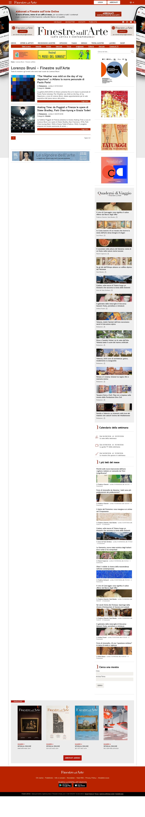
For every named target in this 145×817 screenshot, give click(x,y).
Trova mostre (97, 43)
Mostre (48, 46)
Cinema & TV (114, 46)
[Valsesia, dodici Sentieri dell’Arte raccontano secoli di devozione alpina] (114, 316)
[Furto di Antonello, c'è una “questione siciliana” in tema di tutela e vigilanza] (114, 651)
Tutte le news (26, 46)
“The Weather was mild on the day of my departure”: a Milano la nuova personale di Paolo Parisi (60, 79)
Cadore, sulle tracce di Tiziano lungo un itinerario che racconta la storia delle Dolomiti (113, 286)
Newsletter (70, 22)
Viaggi (74, 43)
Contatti (81, 22)
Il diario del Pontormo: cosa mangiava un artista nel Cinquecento (114, 510)
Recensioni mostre (46, 43)
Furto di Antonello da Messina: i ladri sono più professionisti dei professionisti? (113, 491)
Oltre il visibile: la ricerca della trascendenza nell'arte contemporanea (112, 568)
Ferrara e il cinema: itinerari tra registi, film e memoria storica (112, 378)
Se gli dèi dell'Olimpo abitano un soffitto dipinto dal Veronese (114, 268)
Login (100, 2)
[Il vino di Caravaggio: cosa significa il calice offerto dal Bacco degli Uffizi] (114, 206)
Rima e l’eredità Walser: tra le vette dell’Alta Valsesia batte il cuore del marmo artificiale (112, 341)
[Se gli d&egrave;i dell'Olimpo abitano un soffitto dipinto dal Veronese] (114, 261)
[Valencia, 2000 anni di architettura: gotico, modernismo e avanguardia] (114, 353)
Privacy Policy (90, 778)
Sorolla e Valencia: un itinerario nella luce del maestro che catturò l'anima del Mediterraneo (113, 414)
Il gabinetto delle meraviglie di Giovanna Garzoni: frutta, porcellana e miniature (111, 305)
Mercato (102, 46)
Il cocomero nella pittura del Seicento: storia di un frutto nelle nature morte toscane (113, 250)
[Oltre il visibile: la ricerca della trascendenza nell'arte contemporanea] (114, 574)
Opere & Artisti (27, 43)
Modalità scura (103, 778)
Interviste (59, 46)
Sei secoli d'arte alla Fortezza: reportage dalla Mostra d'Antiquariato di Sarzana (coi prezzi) (113, 606)
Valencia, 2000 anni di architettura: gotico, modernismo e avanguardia (112, 360)
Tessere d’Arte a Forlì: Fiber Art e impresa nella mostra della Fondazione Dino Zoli (113, 396)
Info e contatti (60, 778)
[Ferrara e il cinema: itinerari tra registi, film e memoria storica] (114, 371)
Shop (122, 43)
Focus (69, 46)
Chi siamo (58, 22)
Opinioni (63, 43)
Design (84, 43)
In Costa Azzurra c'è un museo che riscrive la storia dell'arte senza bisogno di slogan (113, 232)
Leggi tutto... (85, 101)
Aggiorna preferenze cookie (106, 794)
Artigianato (80, 46)
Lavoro (112, 43)
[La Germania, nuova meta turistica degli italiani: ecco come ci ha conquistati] (114, 555)
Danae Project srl (89, 794)
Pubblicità (93, 22)
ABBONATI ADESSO (72, 758)
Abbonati (114, 2)
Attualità (38, 46)
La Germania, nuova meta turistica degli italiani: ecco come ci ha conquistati (114, 548)
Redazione (43, 86)
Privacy (97, 794)
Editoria (91, 46)
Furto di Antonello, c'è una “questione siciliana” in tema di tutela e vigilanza (114, 644)
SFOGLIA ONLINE (24, 746)
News (13, 43)
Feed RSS (80, 778)
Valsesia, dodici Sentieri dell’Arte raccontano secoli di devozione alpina (112, 323)
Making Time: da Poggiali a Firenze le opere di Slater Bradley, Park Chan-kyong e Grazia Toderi (64, 109)
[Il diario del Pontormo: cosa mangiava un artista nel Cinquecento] (114, 517)
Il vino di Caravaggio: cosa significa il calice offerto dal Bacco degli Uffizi (112, 213)
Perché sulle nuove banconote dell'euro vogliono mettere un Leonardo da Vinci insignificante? (111, 471)
